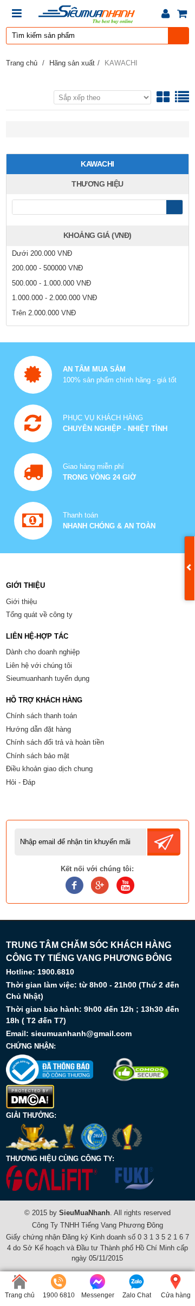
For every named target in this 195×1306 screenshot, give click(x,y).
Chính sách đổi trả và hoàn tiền (55, 742)
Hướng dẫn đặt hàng (38, 729)
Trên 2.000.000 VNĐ (44, 313)
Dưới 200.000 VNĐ (42, 253)
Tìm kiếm (179, 36)
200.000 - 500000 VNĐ (47, 268)
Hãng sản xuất (72, 63)
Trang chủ (21, 63)
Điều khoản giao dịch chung (49, 769)
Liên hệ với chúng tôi (39, 665)
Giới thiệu (21, 602)
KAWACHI (121, 63)
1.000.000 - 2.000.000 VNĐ (54, 298)
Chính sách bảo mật (37, 756)
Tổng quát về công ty (39, 615)
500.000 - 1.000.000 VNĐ (51, 283)
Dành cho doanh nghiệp (43, 652)
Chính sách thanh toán (41, 716)
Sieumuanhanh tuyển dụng (47, 678)
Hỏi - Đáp (20, 782)
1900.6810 (55, 971)
